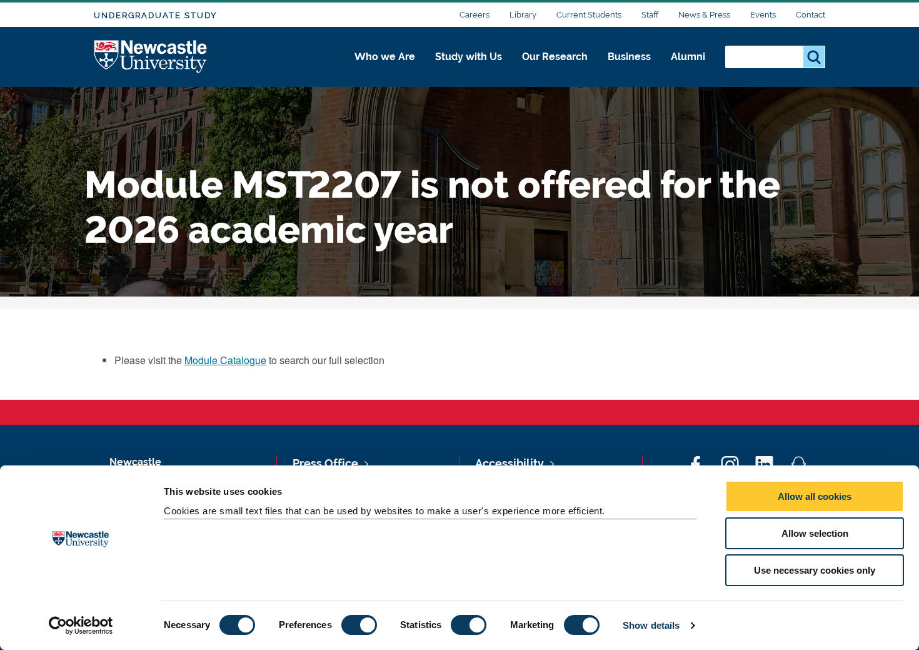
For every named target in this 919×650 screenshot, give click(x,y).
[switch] (359, 625)
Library (523, 14)
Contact (810, 14)
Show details (651, 625)
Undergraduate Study (155, 15)
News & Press (704, 14)
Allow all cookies (814, 496)
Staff (649, 14)
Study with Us (468, 57)
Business (629, 57)
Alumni (688, 57)
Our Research (555, 57)
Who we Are (384, 57)
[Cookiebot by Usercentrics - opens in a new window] (81, 625)
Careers (475, 14)
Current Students (588, 14)
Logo (151, 57)
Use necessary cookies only (814, 570)
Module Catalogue (225, 360)
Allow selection (814, 533)
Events (763, 14)
